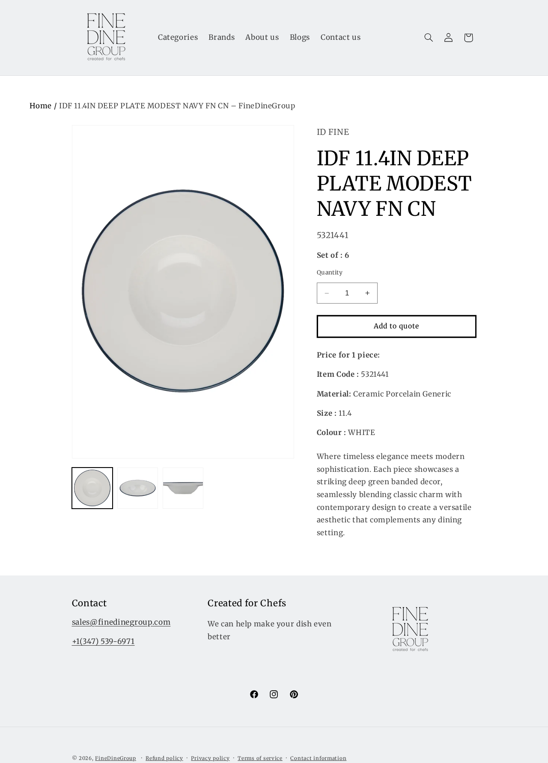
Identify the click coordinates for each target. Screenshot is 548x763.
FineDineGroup (115, 758)
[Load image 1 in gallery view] (92, 488)
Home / (44, 105)
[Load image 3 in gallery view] (183, 488)
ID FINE (333, 132)
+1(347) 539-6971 (103, 641)
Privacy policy (210, 758)
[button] (428, 38)
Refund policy (164, 758)
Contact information (318, 758)
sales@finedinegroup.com (121, 622)
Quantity (329, 272)
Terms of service (260, 758)
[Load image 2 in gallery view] (137, 488)
